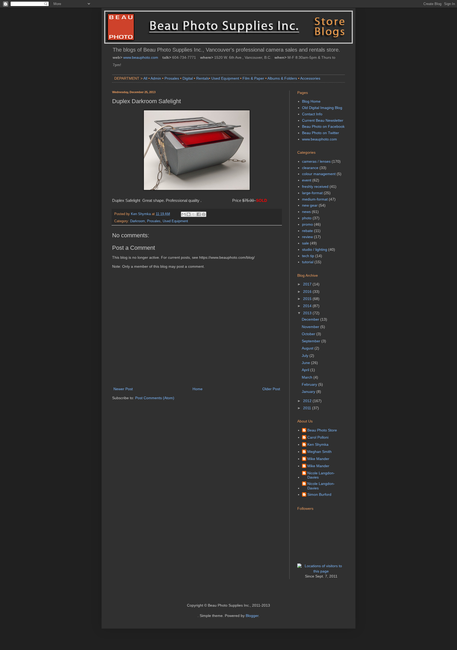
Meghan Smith (319, 451)
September (311, 341)
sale (305, 243)
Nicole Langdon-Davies (321, 475)
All (145, 78)
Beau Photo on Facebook (323, 126)
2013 (308, 313)
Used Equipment (225, 78)
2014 (308, 306)
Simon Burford (319, 494)
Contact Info (312, 114)
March (307, 377)
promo (307, 224)
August (308, 348)
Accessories (310, 78)
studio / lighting (314, 249)
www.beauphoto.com (140, 58)
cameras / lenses (316, 161)
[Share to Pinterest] (203, 214)
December (311, 319)
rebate (307, 231)
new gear (310, 205)
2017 (308, 284)
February (310, 384)
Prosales (171, 78)
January (309, 391)
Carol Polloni (317, 437)
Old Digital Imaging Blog (322, 108)
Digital (187, 78)
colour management (319, 174)
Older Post (271, 389)
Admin (155, 78)
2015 (308, 299)
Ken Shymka (317, 444)
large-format (312, 193)
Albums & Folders (282, 78)
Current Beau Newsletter (322, 120)
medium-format (315, 199)
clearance (310, 168)
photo (307, 218)
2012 (308, 401)
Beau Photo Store (322, 430)
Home (198, 389)
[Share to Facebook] (198, 214)
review (307, 237)
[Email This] (183, 214)
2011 (307, 408)
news (306, 212)
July (305, 355)
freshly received (315, 186)
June (306, 363)
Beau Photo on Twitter (320, 133)
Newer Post (123, 389)
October (309, 334)
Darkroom (137, 221)
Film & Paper (253, 78)
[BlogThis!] (188, 214)
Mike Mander (318, 459)
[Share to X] (193, 214)
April (306, 370)
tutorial (307, 262)
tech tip (308, 256)
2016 (308, 291)
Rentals (202, 78)
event (306, 180)
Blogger (252, 615)
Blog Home (311, 101)
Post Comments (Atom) (154, 398)
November (311, 327)
